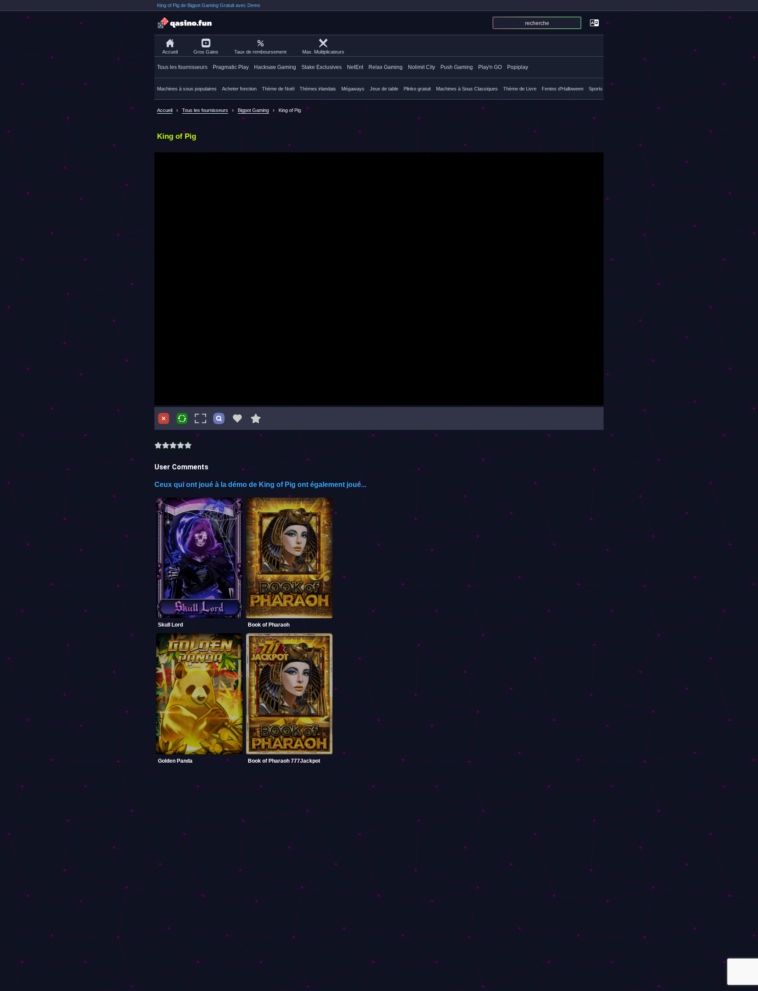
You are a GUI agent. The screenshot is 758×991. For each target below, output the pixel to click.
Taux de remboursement (260, 51)
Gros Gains (205, 51)
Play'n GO (490, 67)
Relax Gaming (385, 67)
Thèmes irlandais (318, 88)
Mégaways (353, 88)
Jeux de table (384, 88)
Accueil (170, 51)
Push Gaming (456, 67)
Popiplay (517, 67)
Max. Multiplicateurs (323, 51)
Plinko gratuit (417, 88)
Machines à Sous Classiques (467, 88)
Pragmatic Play (231, 67)
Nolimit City (421, 67)
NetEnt (355, 67)
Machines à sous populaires (187, 88)
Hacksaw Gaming (275, 67)
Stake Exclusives (321, 67)
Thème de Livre (519, 88)
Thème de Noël (278, 88)
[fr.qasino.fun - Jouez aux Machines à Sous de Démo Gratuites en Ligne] (185, 23)
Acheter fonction (239, 88)
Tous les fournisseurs (182, 67)
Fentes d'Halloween (562, 88)
